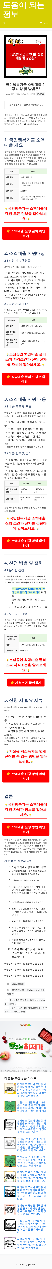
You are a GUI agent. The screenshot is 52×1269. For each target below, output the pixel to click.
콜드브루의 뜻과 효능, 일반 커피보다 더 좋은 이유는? (24, 1002)
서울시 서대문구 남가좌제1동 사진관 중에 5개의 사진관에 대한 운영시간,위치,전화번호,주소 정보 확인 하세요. (32, 1108)
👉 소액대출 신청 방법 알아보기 (25, 776)
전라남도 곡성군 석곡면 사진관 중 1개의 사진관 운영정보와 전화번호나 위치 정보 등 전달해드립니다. (31, 1210)
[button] (4, 23)
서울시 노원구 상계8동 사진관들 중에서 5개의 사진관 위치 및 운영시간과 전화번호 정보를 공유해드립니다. (32, 1226)
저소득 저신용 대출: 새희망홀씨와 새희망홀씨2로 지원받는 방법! (25, 1009)
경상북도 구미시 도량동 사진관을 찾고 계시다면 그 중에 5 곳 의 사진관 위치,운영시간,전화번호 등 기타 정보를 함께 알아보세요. (32, 1089)
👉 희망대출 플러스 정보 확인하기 (25, 379)
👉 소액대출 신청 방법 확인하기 (25, 543)
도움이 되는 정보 (24, 9)
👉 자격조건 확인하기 (26, 682)
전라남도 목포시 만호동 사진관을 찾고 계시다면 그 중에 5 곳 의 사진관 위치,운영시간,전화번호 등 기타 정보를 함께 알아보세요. (32, 1126)
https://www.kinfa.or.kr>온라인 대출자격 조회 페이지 (28, 590)
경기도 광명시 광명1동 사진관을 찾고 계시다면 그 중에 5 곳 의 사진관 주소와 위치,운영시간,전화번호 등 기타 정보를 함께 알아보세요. (32, 1144)
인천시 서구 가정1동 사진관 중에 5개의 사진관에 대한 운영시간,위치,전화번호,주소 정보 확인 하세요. (32, 1161)
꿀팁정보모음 (18, 983)
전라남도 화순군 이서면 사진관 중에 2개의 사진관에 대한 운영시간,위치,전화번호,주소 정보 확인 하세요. (31, 1176)
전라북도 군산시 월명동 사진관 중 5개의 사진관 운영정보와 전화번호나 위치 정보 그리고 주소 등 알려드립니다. (32, 1193)
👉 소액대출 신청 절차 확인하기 (25, 233)
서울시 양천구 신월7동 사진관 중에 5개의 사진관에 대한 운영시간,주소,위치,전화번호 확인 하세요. (32, 1243)
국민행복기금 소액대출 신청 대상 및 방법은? (26, 992)
